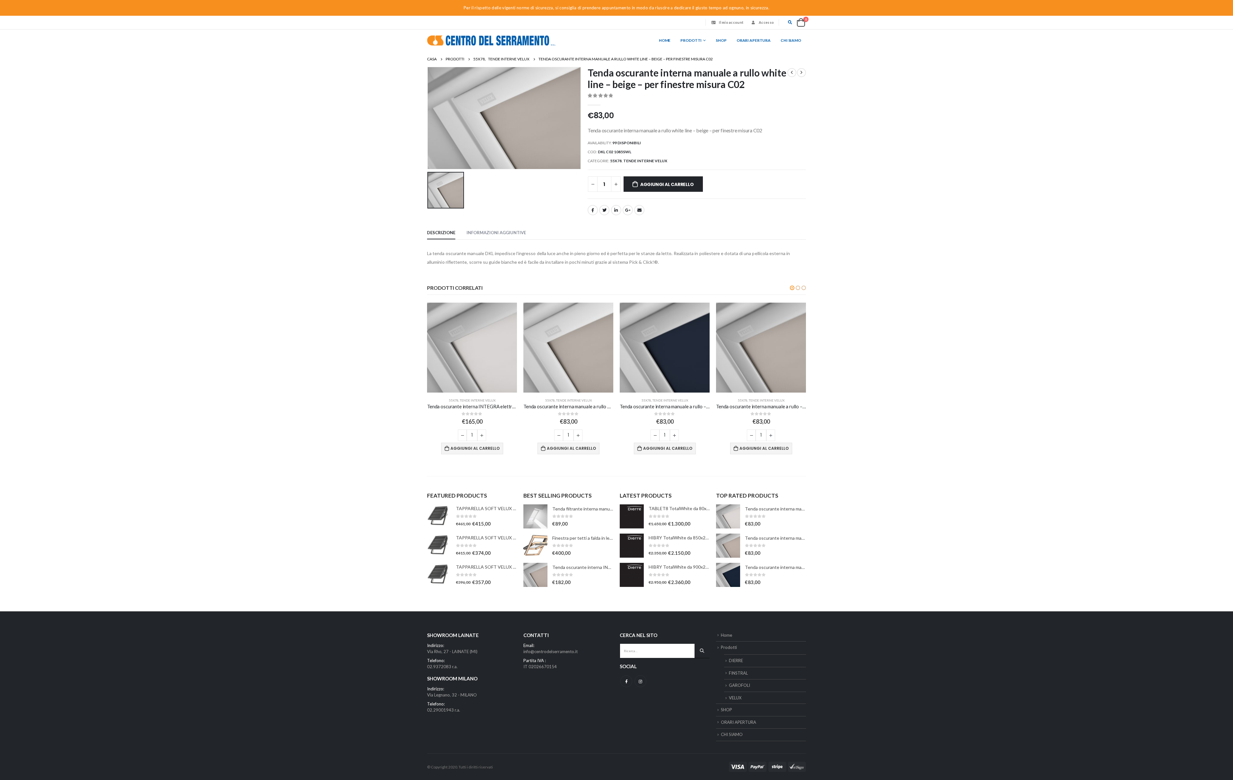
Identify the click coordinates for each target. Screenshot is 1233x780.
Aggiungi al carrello (667, 184)
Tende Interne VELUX (645, 160)
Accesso (766, 22)
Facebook (593, 210)
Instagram (640, 681)
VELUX (735, 697)
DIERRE (736, 660)
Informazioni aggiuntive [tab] (496, 232)
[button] (792, 288)
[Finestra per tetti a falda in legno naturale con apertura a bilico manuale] (535, 546)
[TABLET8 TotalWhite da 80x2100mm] (632, 516)
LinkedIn (616, 210)
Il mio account (731, 22)
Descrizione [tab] (441, 232)
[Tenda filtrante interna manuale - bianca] (535, 516)
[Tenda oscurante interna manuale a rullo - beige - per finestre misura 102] (728, 546)
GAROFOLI (739, 685)
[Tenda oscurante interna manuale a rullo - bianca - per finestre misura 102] (728, 516)
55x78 (616, 160)
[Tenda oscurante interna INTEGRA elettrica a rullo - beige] (535, 575)
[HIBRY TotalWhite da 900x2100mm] (632, 575)
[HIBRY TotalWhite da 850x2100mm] (632, 546)
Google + (628, 210)
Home (665, 40)
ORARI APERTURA (754, 40)
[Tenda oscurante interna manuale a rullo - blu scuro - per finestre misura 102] (728, 575)
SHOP (721, 40)
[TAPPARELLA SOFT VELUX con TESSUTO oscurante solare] (439, 516)
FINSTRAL (738, 673)
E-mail (639, 210)
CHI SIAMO (791, 40)
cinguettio (604, 210)
